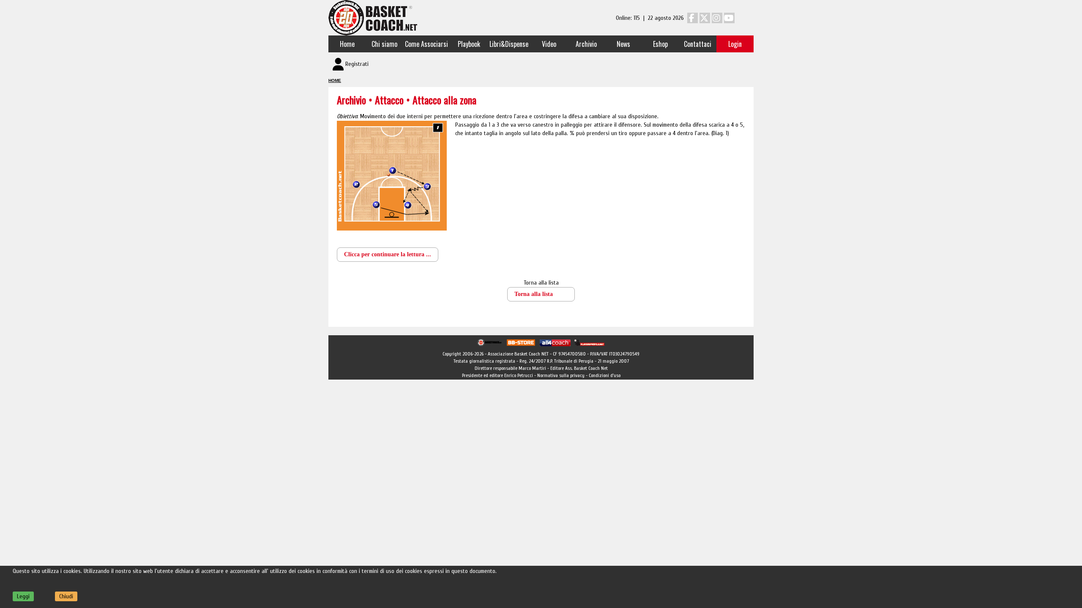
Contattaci (697, 44)
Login (735, 44)
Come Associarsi (426, 44)
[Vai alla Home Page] (372, 17)
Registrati (357, 64)
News (623, 44)
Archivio (586, 44)
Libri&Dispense (508, 44)
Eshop (660, 44)
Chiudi (66, 596)
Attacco (390, 99)
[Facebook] (692, 18)
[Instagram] (717, 18)
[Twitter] (704, 18)
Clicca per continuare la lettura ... (387, 254)
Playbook (469, 44)
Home (347, 44)
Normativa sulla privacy (561, 375)
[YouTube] (729, 18)
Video (549, 44)
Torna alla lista (541, 282)
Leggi (23, 596)
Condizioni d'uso (604, 375)
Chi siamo (384, 44)
